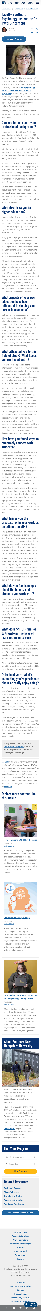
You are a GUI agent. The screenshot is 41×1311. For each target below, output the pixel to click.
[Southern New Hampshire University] (7, 2)
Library (20, 1259)
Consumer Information (20, 1286)
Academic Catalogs (20, 1236)
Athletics (21, 1247)
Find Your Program (14, 39)
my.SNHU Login (20, 1232)
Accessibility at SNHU (20, 1297)
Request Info (16, 3)
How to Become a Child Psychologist (20, 840)
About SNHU (6, 9)
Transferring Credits (13, 1196)
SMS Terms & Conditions (21, 1301)
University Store (20, 1240)
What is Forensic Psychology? (17, 917)
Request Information (13, 1200)
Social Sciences (32, 9)
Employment (20, 1255)
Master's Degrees (11, 1192)
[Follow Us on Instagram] (27, 1308)
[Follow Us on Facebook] (7, 1308)
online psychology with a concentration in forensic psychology (18, 90)
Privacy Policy (20, 1294)
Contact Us (21, 1282)
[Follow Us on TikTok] (34, 1308)
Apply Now (23, 3)
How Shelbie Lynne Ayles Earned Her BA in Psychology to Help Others (20, 997)
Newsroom (19, 9)
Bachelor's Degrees (12, 1188)
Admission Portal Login (20, 1243)
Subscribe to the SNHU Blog (20, 1212)
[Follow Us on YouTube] (20, 1308)
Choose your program (14, 746)
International (20, 1251)
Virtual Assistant (32, 1305)
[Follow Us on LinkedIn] (14, 1308)
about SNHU (9, 1128)
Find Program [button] (20, 1171)
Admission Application (14, 1204)
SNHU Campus (30, 3)
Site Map (20, 1290)
